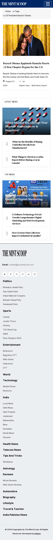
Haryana (6, 437)
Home (8, 11)
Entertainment (11, 345)
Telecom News (12, 450)
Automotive (10, 491)
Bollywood (8, 351)
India (6, 397)
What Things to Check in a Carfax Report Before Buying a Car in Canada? (27, 159)
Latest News (11, 102)
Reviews (8, 474)
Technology (10, 380)
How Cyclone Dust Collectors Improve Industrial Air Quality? (26, 234)
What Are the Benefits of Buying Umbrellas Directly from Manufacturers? (27, 144)
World (6, 374)
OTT (5, 368)
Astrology (9, 468)
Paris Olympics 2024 (12, 338)
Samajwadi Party (10, 304)
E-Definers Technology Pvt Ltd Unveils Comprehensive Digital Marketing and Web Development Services (28, 219)
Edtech (38, 533)
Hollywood (8, 363)
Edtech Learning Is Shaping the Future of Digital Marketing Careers (26, 199)
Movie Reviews (10, 480)
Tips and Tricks (12, 455)
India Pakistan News (15, 515)
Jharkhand (8, 416)
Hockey (6, 325)
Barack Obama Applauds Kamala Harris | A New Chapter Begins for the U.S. (26, 65)
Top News (9, 174)
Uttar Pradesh (9, 412)
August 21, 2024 (9, 83)
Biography (9, 497)
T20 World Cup (10, 329)
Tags (17, 11)
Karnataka (7, 429)
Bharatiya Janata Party (13, 287)
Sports (7, 311)
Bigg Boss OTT (10, 355)
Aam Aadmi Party (10, 291)
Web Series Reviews (12, 485)
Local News (8, 403)
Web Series (8, 359)
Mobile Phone (9, 386)
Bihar (5, 424)
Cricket (6, 317)
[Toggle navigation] (48, 4)
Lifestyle (8, 503)
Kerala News (8, 433)
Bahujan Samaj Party (12, 300)
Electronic (7, 391)
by (33, 83)
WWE (5, 334)
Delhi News (8, 408)
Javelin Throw (9, 321)
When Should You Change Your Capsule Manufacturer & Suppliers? (26, 126)
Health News (10, 444)
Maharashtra (8, 420)
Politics (7, 281)
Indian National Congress (14, 296)
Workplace (8, 462)
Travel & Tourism (13, 509)
